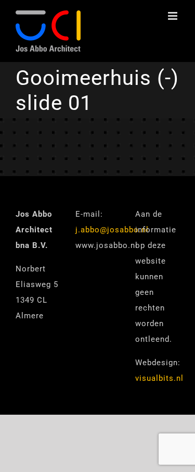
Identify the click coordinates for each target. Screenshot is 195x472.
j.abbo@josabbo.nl (112, 229)
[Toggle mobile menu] (173, 15)
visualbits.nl (159, 378)
